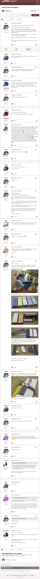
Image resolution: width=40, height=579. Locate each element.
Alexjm (8, 10)
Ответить (35, 15)
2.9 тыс (6, 63)
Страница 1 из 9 (19, 19)
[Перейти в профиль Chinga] (6, 168)
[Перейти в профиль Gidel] (6, 224)
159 (6, 539)
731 (6, 469)
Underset (6, 54)
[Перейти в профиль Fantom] (6, 128)
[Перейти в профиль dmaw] (6, 464)
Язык (7, 575)
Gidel (6, 220)
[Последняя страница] (14, 19)
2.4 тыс (6, 229)
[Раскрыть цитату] (12, 497)
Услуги (12, 11)
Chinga (6, 164)
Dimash (6, 110)
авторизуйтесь (4, 555)
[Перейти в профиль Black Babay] (6, 534)
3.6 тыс (6, 120)
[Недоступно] (24, 281)
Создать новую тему (26, 15)
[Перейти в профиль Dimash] (6, 114)
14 (6, 255)
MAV (6, 246)
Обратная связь (25, 575)
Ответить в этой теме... (11, 559)
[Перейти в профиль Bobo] (6, 485)
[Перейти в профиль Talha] (6, 437)
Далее (12, 19)
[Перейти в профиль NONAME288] (6, 84)
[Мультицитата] (12, 44)
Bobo (6, 482)
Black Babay (6, 530)
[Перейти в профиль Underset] (6, 57)
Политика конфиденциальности (15, 575)
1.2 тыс (6, 90)
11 (6, 133)
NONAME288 (6, 80)
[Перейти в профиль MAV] (6, 250)
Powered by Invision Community (20, 577)
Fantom (6, 124)
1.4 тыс (6, 32)
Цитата (15, 44)
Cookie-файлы (31, 575)
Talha (6, 434)
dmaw (6, 460)
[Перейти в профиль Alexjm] (3, 11)
